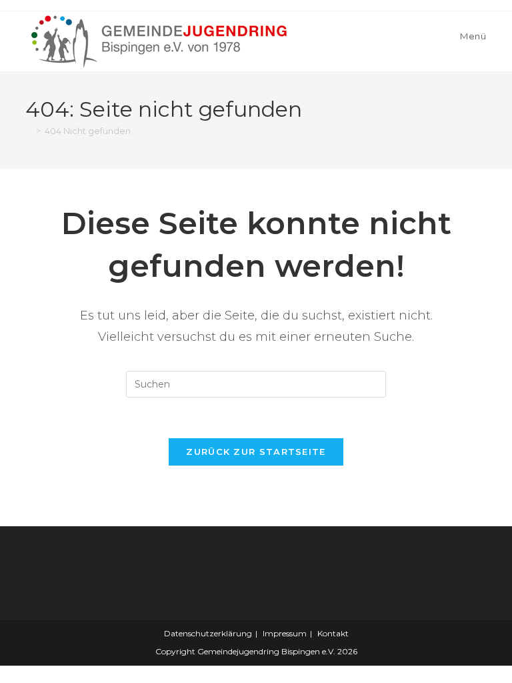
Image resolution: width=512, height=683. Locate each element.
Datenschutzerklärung (208, 633)
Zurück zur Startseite (255, 451)
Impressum (285, 633)
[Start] (28, 130)
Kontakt (333, 633)
